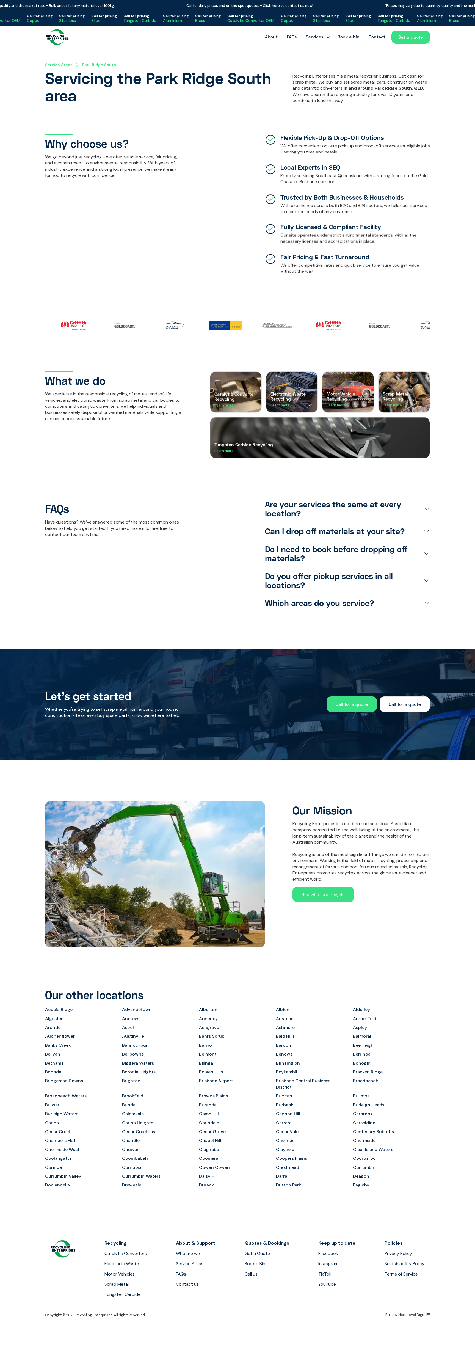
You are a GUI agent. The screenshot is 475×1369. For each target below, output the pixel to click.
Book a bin (349, 36)
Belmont (208, 1054)
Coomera (208, 1158)
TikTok (325, 1274)
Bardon (283, 1045)
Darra (281, 1176)
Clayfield (285, 1149)
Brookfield (132, 1096)
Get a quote (410, 37)
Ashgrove (209, 1027)
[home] (57, 37)
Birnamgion (288, 1063)
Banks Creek (58, 1045)
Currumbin (364, 1167)
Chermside (364, 1140)
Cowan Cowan (214, 1167)
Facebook (328, 1253)
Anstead (285, 1018)
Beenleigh (363, 1045)
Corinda (53, 1167)
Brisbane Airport (216, 1081)
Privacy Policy (398, 1253)
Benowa (284, 1054)
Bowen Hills (211, 1072)
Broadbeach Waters (66, 1096)
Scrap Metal (116, 1284)
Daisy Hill (208, 1176)
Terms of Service (401, 1274)
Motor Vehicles (119, 1274)
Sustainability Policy (404, 1263)
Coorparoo (364, 1158)
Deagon (361, 1176)
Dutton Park (288, 1185)
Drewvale (131, 1185)
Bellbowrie (133, 1054)
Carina (52, 1123)
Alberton (208, 1009)
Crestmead (287, 1167)
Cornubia (132, 1167)
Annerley (208, 1018)
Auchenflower (60, 1036)
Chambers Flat (60, 1140)
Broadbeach (366, 1081)
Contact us (187, 1284)
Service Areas (59, 64)
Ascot (128, 1027)
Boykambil (286, 1072)
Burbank (284, 1105)
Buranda (208, 1105)
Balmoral (362, 1036)
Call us (251, 1274)
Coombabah (135, 1158)
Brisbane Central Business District (303, 1084)
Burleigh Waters (61, 1114)
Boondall (54, 1072)
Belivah (52, 1054)
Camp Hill (209, 1114)
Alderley (361, 1009)
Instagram (328, 1263)
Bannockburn (136, 1045)
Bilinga (206, 1063)
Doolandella (57, 1185)
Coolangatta (58, 1158)
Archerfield (364, 1018)
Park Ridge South (99, 64)
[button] (317, 37)
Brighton (131, 1081)
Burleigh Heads (368, 1105)
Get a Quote (257, 1253)
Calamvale (133, 1114)
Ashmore (285, 1027)
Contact (377, 36)
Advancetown (137, 1009)
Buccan (284, 1096)
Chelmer (285, 1140)
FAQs (292, 36)
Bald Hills (285, 1036)
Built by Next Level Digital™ (407, 1314)
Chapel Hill (210, 1140)
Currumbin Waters (141, 1176)
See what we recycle (323, 894)
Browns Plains (213, 1096)
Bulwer (52, 1105)
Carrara (284, 1123)
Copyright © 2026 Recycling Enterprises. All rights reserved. (95, 1315)
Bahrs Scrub (212, 1036)
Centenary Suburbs (373, 1131)
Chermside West (62, 1149)
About (271, 36)
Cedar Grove (212, 1131)
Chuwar (130, 1149)
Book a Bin (255, 1263)
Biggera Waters (138, 1063)
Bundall (130, 1105)
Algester (54, 1018)
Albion (282, 1009)
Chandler (131, 1140)
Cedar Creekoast (139, 1131)
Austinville (133, 1036)
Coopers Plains (291, 1158)
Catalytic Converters (125, 1253)
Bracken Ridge (368, 1072)
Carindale (209, 1123)
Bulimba (361, 1096)
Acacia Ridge (59, 1009)
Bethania (54, 1063)
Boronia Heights (139, 1072)
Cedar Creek (58, 1131)
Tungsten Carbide (122, 1294)
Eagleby (361, 1185)
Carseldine (364, 1123)
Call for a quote (352, 704)
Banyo (205, 1045)
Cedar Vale (287, 1131)
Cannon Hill (288, 1114)
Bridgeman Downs (64, 1081)
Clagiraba (209, 1149)
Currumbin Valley (63, 1176)
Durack (206, 1185)
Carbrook (362, 1114)
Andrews (131, 1018)
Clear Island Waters (373, 1149)
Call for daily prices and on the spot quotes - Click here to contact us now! (228, 5)
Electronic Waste (121, 1263)
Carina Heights (137, 1123)
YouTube (327, 1284)
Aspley (360, 1027)
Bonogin (362, 1063)
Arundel (53, 1027)
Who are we (188, 1253)
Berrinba (362, 1054)
